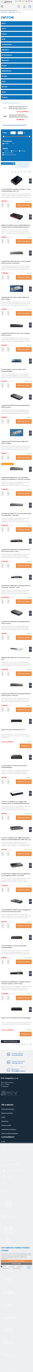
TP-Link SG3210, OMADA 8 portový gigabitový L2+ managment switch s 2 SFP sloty (15, 875)
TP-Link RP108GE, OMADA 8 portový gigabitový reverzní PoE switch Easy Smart (16, 911)
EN (29, 1)
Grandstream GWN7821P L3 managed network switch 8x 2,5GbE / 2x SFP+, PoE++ (15, 983)
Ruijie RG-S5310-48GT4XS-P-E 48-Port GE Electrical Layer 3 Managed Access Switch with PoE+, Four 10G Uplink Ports (18, 110)
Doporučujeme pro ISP (10, 154)
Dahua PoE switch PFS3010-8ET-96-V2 (13, 730)
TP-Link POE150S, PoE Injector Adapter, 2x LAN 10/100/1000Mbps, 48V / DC (15, 190)
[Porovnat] (30, 179)
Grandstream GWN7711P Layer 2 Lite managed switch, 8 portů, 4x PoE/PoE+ (16, 262)
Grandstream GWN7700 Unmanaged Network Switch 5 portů (15, 623)
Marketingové (6, 1268)
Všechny (6, 151)
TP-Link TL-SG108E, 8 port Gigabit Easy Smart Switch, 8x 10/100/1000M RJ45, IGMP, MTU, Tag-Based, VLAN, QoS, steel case (16, 840)
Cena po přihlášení (23, 112)
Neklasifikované (16, 1268)
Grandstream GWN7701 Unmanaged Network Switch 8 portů (15, 406)
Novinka (15, 151)
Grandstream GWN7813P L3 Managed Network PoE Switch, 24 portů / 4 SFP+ (18, 117)
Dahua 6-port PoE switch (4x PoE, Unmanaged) (16, 1018)
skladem (6, 143)
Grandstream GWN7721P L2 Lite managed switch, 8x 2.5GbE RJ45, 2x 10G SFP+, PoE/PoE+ (15, 478)
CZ (26, 1)
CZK (20, 1)
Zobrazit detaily (29, 1267)
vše (13, 143)
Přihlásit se (25, 746)
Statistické (19, 1266)
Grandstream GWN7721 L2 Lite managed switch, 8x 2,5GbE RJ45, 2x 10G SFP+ (16, 514)
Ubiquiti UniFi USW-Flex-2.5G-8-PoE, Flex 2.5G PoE (15, 659)
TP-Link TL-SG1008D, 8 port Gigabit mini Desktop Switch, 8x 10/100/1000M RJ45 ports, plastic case (15, 803)
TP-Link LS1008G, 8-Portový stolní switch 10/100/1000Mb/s (14, 947)
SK (31, 1)
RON (23, 1)
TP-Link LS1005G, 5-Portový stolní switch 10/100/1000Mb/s (14, 767)
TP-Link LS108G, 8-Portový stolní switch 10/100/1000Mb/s (13, 370)
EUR (16, 1)
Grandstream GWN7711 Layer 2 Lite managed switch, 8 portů (15, 334)
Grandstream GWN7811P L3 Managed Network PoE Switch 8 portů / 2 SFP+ (15, 550)
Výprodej (23, 151)
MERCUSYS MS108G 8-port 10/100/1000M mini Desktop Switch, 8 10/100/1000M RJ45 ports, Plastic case (15, 227)
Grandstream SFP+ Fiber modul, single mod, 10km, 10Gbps (15, 298)
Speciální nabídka (9, 153)
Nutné (4, 1266)
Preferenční (12, 1266)
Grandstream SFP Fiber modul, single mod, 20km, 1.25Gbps (14, 442)
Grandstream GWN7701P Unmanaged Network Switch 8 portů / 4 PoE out (16, 695)
